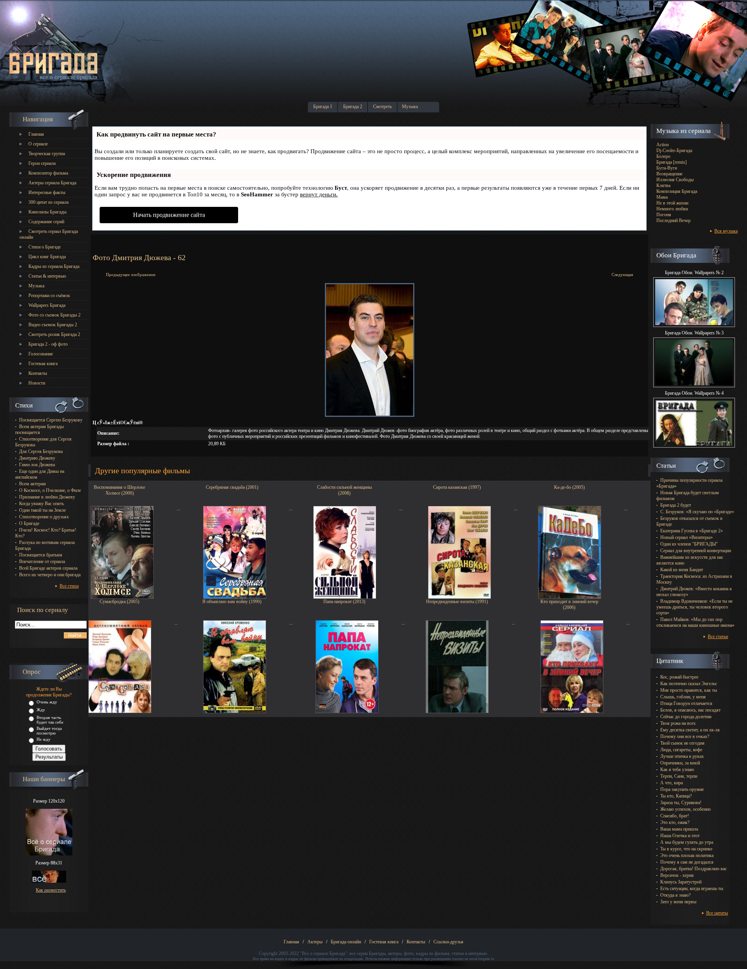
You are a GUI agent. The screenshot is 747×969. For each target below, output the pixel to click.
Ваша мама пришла (679, 829)
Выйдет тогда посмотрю (49, 730)
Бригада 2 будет (675, 505)
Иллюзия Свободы (675, 179)
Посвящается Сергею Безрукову (50, 420)
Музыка (410, 106)
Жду (41, 709)
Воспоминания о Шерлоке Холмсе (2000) (119, 489)
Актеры (315, 942)
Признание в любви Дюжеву (47, 497)
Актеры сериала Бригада (52, 182)
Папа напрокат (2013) (344, 601)
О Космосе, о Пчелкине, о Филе (50, 490)
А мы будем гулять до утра (686, 842)
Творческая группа (46, 153)
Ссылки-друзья (448, 942)
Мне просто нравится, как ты (688, 690)
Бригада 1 (322, 106)
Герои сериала (42, 163)
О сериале (38, 144)
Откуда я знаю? (675, 895)
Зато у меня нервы (678, 901)
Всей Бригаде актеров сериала (48, 568)
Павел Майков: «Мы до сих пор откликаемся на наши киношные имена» (695, 622)
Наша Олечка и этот (680, 835)
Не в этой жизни (672, 203)
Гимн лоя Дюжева (37, 464)
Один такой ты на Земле (42, 510)
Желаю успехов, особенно (685, 809)
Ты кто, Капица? (676, 796)
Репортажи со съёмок (49, 295)
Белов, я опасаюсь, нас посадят (690, 710)
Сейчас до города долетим (686, 716)
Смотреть (382, 106)
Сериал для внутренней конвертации (695, 550)
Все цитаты (717, 913)
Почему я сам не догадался (687, 862)
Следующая (622, 274)
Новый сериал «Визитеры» (686, 537)
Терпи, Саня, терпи (678, 776)
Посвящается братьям (40, 555)
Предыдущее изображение (131, 274)
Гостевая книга (43, 363)
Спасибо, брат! (674, 816)
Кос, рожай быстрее (679, 677)
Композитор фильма (48, 173)
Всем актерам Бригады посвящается (39, 429)
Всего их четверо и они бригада (50, 574)
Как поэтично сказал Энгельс (688, 683)
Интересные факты (46, 192)
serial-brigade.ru (481, 959)
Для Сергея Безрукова (41, 451)
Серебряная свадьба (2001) (232, 487)
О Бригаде (29, 523)
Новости (36, 383)
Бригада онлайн (346, 942)
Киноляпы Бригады (47, 212)
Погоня (663, 214)
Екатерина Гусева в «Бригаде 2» (691, 530)
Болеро (663, 156)
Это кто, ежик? (674, 822)
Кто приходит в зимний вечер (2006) (569, 604)
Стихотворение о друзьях (44, 516)
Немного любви (672, 209)
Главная (36, 134)
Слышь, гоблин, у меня (683, 697)
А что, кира (671, 782)
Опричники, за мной (680, 763)
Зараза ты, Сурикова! (680, 802)
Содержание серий (46, 221)
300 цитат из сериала (48, 202)
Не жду (44, 739)
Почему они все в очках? (684, 736)
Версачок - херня (677, 875)
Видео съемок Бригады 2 (52, 324)
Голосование (40, 354)
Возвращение (669, 174)
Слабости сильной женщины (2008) (344, 489)
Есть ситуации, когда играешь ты (691, 888)
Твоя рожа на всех (678, 723)
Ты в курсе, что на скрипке (686, 849)
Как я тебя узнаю (677, 769)
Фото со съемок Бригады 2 (54, 315)
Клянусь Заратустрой (680, 882)
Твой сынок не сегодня (682, 743)
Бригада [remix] (671, 162)
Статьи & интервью (47, 276)
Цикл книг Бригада (47, 256)
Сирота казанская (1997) (457, 487)
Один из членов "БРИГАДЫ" (689, 544)
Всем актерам (32, 483)
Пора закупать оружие (682, 789)
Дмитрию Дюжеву (37, 458)
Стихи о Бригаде (44, 247)
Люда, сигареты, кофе (681, 749)
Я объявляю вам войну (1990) (231, 601)
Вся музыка (726, 231)
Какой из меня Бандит (681, 569)
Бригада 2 (352, 106)
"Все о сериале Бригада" (323, 953)
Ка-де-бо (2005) (569, 487)
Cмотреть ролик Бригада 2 (54, 334)
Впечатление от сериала (42, 561)
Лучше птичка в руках (682, 756)
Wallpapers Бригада (46, 305)
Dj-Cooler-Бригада (674, 150)
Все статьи (718, 636)
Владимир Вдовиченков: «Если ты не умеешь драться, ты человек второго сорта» (694, 607)
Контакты (37, 373)
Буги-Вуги (666, 168)
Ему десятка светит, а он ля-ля (690, 730)
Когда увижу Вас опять (41, 503)
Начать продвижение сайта (169, 215)
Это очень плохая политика (687, 855)
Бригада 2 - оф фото (48, 344)
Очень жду (47, 702)
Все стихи (69, 586)
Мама (662, 197)
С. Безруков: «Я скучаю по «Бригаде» (697, 511)
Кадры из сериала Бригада (53, 266)
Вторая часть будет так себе (50, 719)
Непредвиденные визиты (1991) (457, 601)
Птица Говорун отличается (686, 703)
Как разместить (51, 890)
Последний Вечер (673, 220)
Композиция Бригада (676, 191)
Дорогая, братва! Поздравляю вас (693, 868)
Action (662, 144)
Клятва (663, 185)
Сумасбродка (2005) (119, 601)
